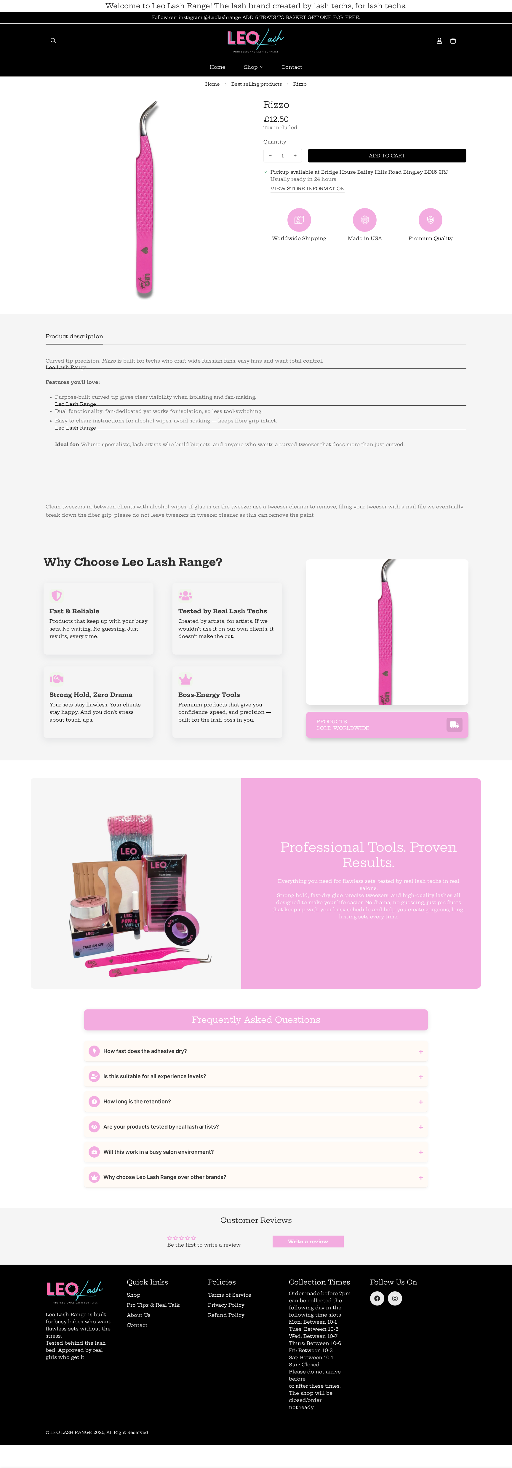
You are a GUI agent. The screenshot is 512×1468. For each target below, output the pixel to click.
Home (217, 67)
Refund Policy (226, 1315)
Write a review (308, 1241)
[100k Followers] (395, 1298)
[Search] (53, 40)
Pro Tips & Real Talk (153, 1305)
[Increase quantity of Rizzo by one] (295, 155)
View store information (308, 189)
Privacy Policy (226, 1305)
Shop (251, 67)
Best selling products (256, 84)
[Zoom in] (236, 109)
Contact (291, 67)
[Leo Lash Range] (256, 41)
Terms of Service (229, 1295)
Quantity (274, 142)
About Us (139, 1315)
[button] (453, 40)
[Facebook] (377, 1298)
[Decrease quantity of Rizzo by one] (270, 155)
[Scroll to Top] (500, 1436)
